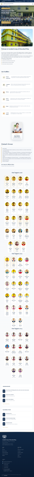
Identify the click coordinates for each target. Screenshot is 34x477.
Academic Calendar (20, 452)
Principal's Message (5, 452)
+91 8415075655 (6, 464)
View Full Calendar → (5, 427)
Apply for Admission (6, 22)
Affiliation (3, 455)
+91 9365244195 (6, 467)
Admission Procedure (21, 449)
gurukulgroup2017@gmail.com (8, 461)
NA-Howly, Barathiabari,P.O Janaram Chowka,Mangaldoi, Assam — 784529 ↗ (8, 470)
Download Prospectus (17, 22)
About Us (3, 449)
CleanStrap (5, 475)
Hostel (18, 455)
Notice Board (24, 1)
